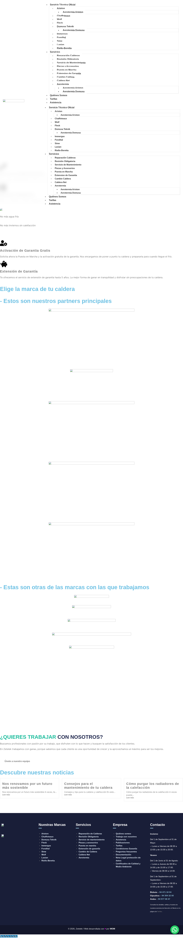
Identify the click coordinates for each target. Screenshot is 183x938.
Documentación (123, 854)
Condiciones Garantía (126, 848)
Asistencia (55, 102)
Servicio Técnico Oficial (62, 4)
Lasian (60, 44)
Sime (59, 41)
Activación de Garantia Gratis (25, 250)
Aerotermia (63, 84)
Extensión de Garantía (19, 271)
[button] (174, 929)
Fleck (60, 23)
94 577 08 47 (164, 899)
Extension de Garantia (69, 73)
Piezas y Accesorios (68, 66)
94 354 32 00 (168, 895)
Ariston (61, 8)
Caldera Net (63, 80)
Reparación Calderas (68, 55)
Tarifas (53, 99)
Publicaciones (123, 842)
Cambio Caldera (65, 77)
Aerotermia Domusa (73, 30)
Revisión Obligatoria (68, 59)
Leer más (6, 795)
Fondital (61, 37)
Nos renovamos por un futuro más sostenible (27, 786)
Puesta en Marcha (66, 70)
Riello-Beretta (64, 48)
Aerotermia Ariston (73, 12)
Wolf (59, 19)
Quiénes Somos (58, 95)
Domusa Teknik (65, 26)
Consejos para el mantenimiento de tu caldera (88, 786)
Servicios (55, 52)
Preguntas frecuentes (126, 851)
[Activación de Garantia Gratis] (3, 243)
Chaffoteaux (63, 16)
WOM (112, 929)
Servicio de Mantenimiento (71, 63)
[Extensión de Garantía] (3, 264)
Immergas (62, 34)
